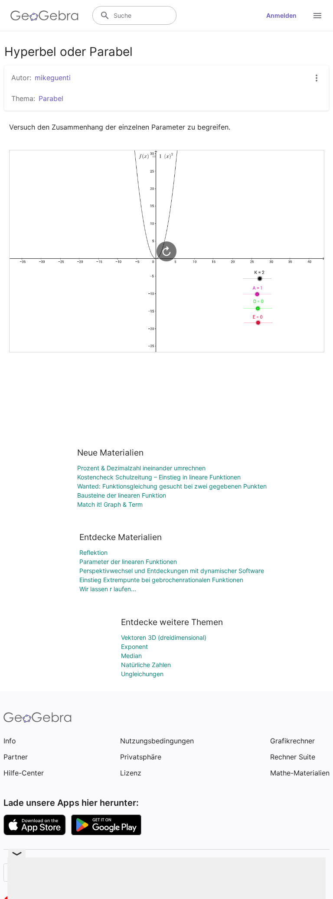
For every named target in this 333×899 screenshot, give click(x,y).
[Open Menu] (317, 15)
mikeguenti (53, 77)
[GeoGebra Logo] (44, 15)
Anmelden (281, 15)
